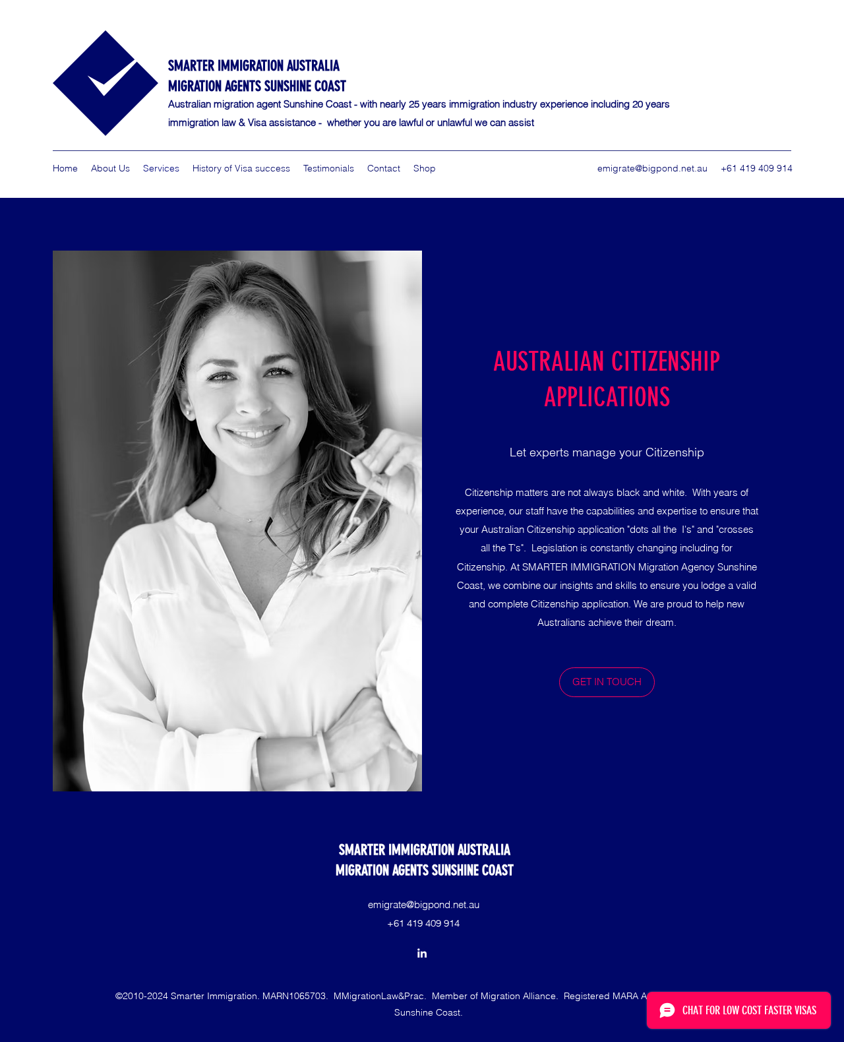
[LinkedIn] (422, 953)
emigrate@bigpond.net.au (652, 168)
